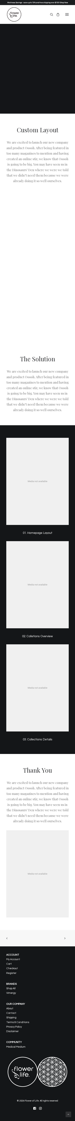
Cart (9, 964)
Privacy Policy (14, 1026)
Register (11, 973)
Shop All (11, 988)
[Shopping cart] (56, 14)
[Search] (50, 14)
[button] (67, 14)
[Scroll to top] (68, 1114)
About (9, 1008)
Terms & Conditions (17, 1022)
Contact (11, 1013)
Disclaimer (12, 1031)
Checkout (12, 968)
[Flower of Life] (14, 14)
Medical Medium (15, 1047)
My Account (13, 959)
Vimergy (11, 993)
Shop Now (64, 2)
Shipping (11, 1017)
